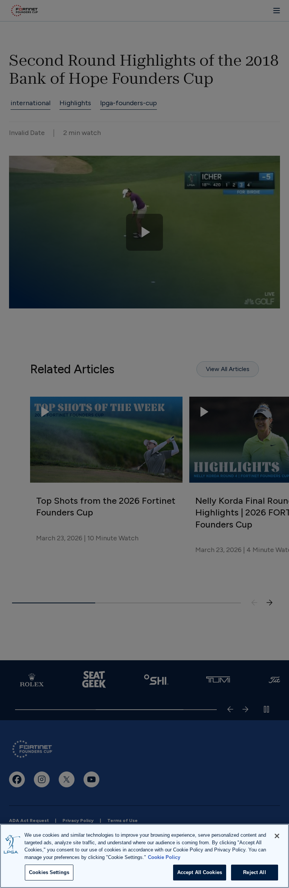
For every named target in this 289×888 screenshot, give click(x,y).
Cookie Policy (164, 857)
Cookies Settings (49, 872)
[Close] (277, 836)
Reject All (254, 872)
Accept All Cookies (199, 872)
